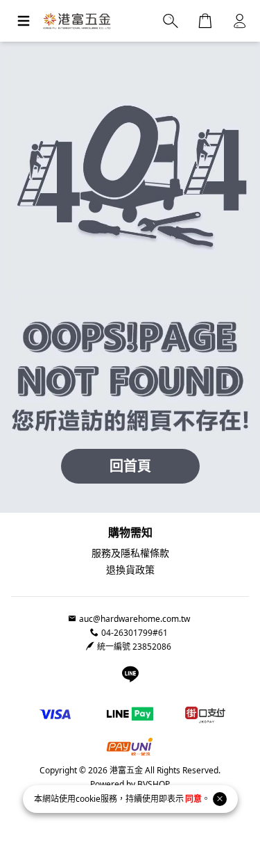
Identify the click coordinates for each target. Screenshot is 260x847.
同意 (193, 799)
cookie (88, 799)
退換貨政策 (130, 569)
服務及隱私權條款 (130, 552)
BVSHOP (152, 784)
